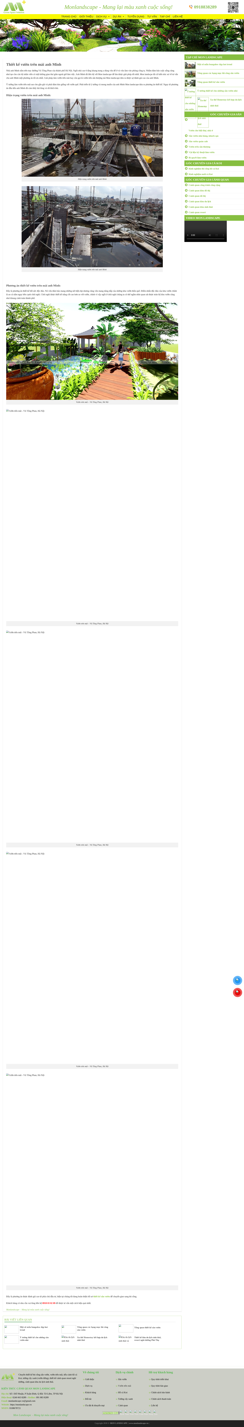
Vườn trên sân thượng (199, 147)
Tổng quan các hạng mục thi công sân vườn (218, 73)
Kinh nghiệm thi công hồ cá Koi (204, 168)
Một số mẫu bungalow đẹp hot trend (214, 64)
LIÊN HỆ (178, 16)
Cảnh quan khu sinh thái (201, 207)
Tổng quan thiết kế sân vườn (211, 82)
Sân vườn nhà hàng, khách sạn (203, 136)
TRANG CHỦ (68, 16)
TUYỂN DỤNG (136, 16)
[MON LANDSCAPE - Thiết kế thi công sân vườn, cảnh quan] (19, 7)
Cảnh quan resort (197, 212)
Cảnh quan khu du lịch (200, 201)
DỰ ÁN (117, 16)
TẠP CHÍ (165, 16)
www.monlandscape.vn (138, 1423)
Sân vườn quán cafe (198, 141)
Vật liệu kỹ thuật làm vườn (201, 152)
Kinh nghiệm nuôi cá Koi (201, 174)
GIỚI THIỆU (86, 16)
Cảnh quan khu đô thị (199, 190)
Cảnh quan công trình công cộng (204, 185)
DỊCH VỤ (101, 16)
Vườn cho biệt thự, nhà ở (201, 130)
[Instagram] (150, 1413)
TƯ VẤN (152, 16)
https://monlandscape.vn (21, 1404)
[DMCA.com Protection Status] (110, 1413)
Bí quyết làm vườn (197, 157)
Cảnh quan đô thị (197, 196)
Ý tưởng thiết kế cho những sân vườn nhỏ (217, 91)
